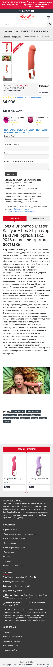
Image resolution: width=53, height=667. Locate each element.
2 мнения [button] (19, 97)
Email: (7, 153)
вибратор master (10, 415)
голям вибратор (18, 411)
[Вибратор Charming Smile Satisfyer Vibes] (39, 466)
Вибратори (16, 36)
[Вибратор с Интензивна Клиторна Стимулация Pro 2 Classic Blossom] (30, 119)
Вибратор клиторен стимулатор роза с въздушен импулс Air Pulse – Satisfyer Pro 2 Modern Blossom (18, 117)
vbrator (34, 418)
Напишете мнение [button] (33, 97)
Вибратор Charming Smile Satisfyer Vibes (39, 479)
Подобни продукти (27, 449)
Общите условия (20, 209)
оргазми (7, 421)
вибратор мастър (33, 411)
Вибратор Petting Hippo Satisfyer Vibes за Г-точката (14, 479)
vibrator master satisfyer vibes (29, 415)
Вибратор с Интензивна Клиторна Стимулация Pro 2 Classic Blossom (43, 117)
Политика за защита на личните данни (20, 211)
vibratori (43, 418)
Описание (14, 218)
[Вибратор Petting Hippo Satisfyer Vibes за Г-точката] (14, 466)
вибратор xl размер (11, 418)
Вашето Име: (9, 136)
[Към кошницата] (49, 17)
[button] (7, 44)
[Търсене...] (49, 24)
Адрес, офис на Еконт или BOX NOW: (19, 161)
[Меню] (4, 17)
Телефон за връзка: (12, 144)
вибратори (25, 418)
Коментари (38, 218)
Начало (6, 36)
